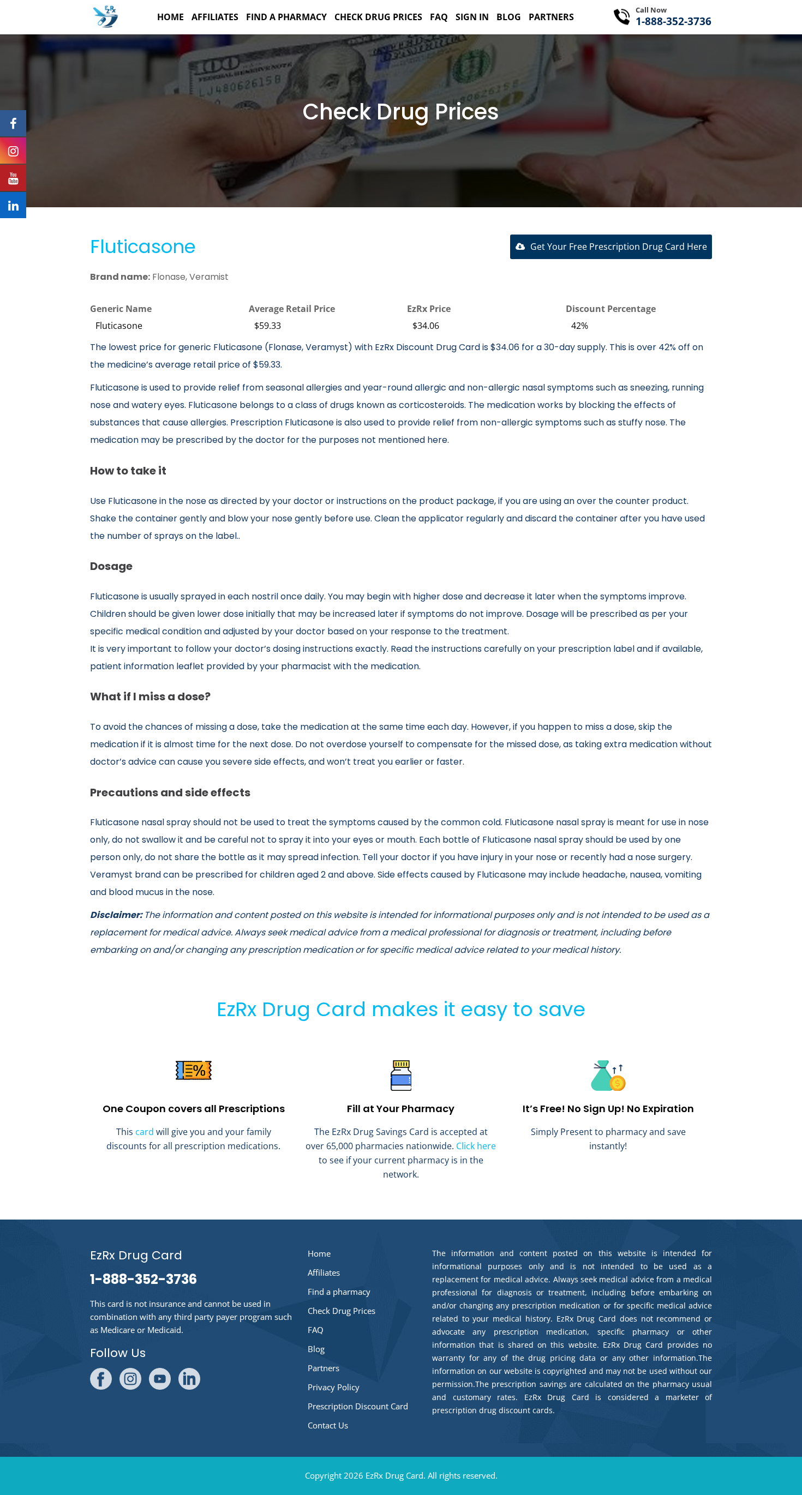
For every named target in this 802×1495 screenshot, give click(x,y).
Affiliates (214, 17)
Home (170, 17)
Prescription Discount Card (358, 1406)
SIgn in (472, 17)
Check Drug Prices (378, 17)
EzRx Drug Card (394, 1475)
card (144, 1132)
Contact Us (328, 1425)
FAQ (439, 17)
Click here (476, 1146)
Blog (508, 17)
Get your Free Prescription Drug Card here (618, 247)
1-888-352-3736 (673, 21)
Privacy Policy (334, 1387)
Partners (551, 17)
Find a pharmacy (286, 17)
